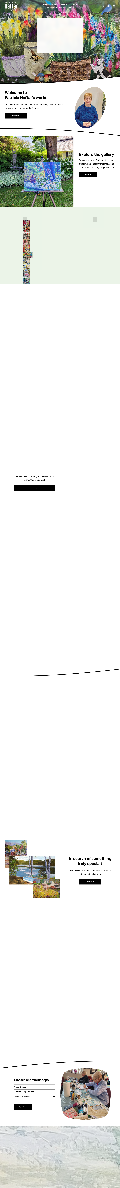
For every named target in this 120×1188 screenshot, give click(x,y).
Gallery (45, 4)
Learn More (34, 488)
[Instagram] (103, 6)
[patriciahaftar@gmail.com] (114, 6)
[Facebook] (109, 6)
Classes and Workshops (68, 4)
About (54, 4)
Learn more (16, 116)
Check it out (88, 174)
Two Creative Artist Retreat (55, 7)
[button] (25, 219)
